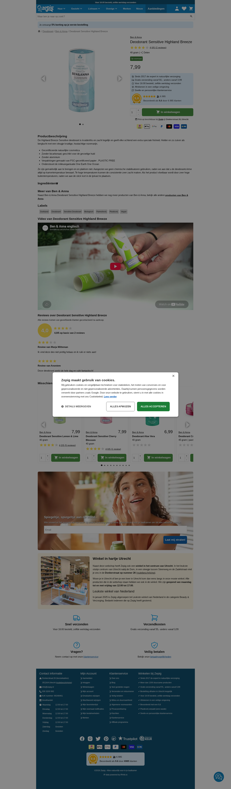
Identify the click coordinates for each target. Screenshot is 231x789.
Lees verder (110, 396)
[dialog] (115, 394)
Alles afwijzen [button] (120, 406)
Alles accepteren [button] (153, 406)
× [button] (173, 376)
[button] (76, 406)
